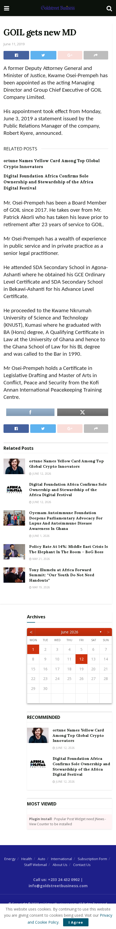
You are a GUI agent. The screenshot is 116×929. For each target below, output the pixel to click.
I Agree (76, 922)
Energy (10, 858)
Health (26, 858)
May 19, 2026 (41, 587)
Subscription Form (92, 858)
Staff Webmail (35, 864)
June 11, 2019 (14, 44)
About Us (60, 864)
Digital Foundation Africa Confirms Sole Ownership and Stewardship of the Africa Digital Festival (48, 182)
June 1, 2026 (41, 536)
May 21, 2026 (41, 559)
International (61, 858)
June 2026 (69, 631)
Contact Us (82, 864)
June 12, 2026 (41, 473)
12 (81, 659)
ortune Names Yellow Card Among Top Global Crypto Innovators (66, 464)
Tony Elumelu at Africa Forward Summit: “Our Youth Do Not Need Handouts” (61, 575)
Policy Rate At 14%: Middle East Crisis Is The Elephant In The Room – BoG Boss (68, 549)
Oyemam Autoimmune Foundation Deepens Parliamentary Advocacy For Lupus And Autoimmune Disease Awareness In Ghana (66, 520)
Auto (41, 858)
